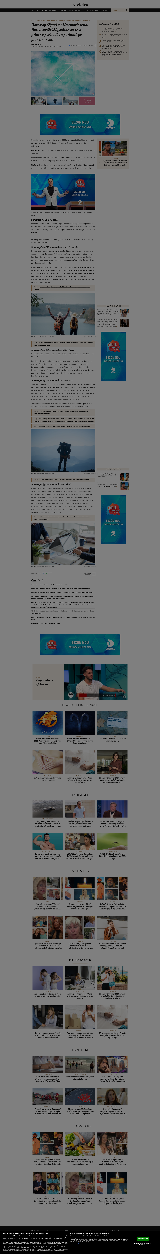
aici (13, 1247)
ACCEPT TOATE (143, 1239)
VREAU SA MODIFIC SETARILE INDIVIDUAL (142, 1244)
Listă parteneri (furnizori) (77, 1243)
